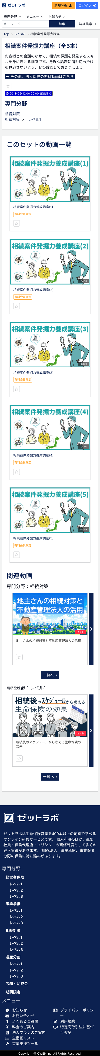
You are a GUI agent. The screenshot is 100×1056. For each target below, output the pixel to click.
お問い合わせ (23, 1015)
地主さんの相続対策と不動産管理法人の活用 (48, 641)
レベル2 (16, 890)
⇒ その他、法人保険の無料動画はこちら (40, 76)
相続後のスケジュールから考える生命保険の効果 (48, 744)
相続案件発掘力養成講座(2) (33, 290)
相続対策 (12, 114)
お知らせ (55, 17)
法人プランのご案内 (29, 1032)
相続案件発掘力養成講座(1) (33, 207)
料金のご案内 (23, 1027)
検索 (62, 24)
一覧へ (48, 675)
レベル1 (20, 34)
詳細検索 (86, 24)
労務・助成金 (17, 984)
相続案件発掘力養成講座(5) (33, 538)
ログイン (84, 5)
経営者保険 (15, 877)
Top (6, 34)
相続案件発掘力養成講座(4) (33, 455)
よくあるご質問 (25, 1021)
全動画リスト (23, 1038)
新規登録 (60, 5)
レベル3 (16, 896)
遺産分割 (13, 957)
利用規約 (67, 1021)
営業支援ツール (25, 1043)
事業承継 (13, 904)
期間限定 (13, 992)
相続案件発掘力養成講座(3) (33, 373)
